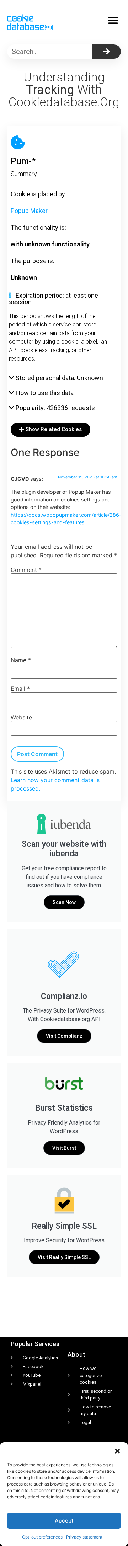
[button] (117, 1451)
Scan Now (64, 902)
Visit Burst (64, 1148)
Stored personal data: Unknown (59, 378)
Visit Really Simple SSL (64, 1257)
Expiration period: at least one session (53, 299)
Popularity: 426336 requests (55, 407)
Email (20, 688)
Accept (64, 1520)
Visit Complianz (64, 1036)
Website (21, 717)
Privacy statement (84, 1537)
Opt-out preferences (42, 1537)
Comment (26, 570)
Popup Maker (29, 210)
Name (21, 660)
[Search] (106, 51)
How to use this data (45, 393)
